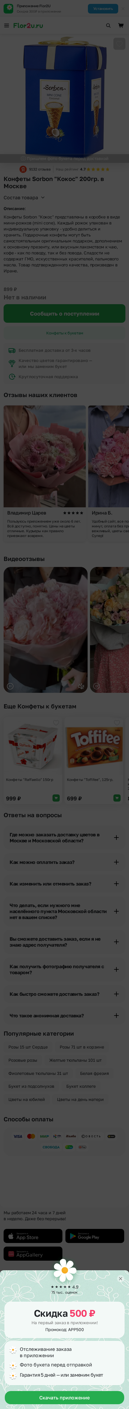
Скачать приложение (64, 1398)
